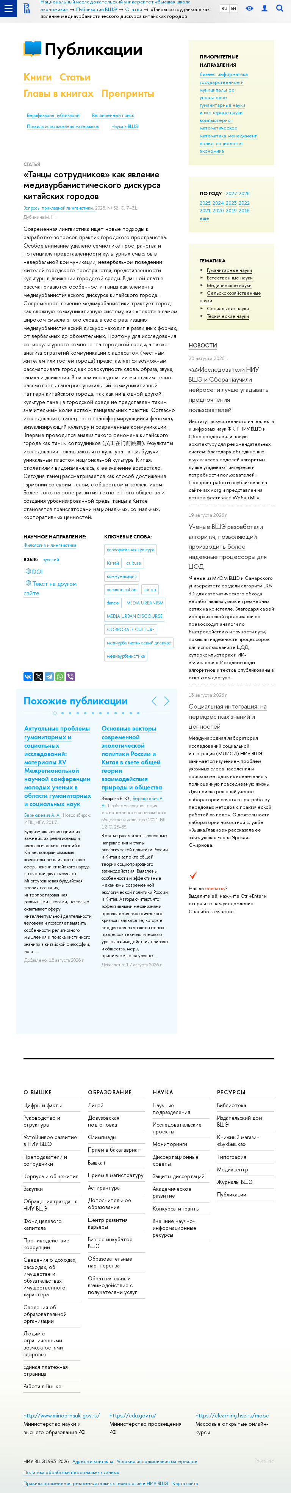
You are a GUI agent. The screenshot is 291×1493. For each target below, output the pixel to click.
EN (233, 8)
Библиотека (231, 1105)
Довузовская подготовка (103, 1121)
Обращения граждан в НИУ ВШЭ (50, 1205)
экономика (212, 150)
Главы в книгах (58, 93)
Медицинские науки (229, 285)
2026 (244, 193)
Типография (231, 1156)
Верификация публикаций (53, 115)
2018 (244, 210)
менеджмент (242, 135)
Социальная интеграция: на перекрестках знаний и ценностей (228, 716)
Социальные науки (228, 308)
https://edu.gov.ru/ (133, 1415)
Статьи (75, 77)
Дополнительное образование (109, 1203)
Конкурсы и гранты (176, 1208)
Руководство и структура (41, 1121)
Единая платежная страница (45, 1370)
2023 (231, 202)
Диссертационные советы (176, 1160)
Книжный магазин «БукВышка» (238, 1140)
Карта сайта (185, 1483)
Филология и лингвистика (49, 545)
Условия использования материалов (157, 1461)
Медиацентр (232, 1169)
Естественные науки (230, 277)
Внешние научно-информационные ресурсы (174, 1227)
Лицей (95, 1105)
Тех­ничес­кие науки (228, 315)
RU (224, 8)
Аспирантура (104, 1187)
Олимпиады (102, 1137)
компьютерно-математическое (219, 124)
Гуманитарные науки (229, 270)
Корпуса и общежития (50, 1176)
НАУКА (163, 1092)
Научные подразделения (171, 1109)
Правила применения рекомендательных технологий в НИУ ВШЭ (96, 1483)
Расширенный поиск (113, 115)
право (207, 143)
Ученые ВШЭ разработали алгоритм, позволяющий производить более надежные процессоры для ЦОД (228, 546)
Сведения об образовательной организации (45, 1314)
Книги (37, 77)
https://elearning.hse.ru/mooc (232, 1415)
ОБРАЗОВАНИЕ (110, 1092)
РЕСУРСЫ (231, 1092)
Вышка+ (97, 1162)
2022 (244, 202)
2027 (231, 193)
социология (229, 143)
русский (50, 560)
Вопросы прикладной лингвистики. (59, 208)
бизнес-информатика (224, 74)
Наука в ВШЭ (124, 126)
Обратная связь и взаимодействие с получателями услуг (112, 1285)
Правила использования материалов (63, 126)
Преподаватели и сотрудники (45, 1160)
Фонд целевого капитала (42, 1224)
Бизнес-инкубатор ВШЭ (110, 1243)
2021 (205, 210)
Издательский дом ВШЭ (239, 1121)
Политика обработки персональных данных (71, 1472)
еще (204, 218)
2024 (218, 202)
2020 (218, 210)
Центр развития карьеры (108, 1223)
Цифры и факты (42, 1105)
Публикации (93, 48)
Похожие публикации (75, 700)
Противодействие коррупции (46, 1244)
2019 (231, 210)
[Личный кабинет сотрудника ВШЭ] (264, 8)
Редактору (264, 1460)
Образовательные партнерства (110, 1262)
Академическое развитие (172, 1192)
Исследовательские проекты (177, 1128)
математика (213, 135)
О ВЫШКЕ (37, 1092)
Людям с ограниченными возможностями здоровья (43, 1344)
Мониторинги (170, 1143)
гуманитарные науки (222, 104)
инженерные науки (221, 112)
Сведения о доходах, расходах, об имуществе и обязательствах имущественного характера (50, 1277)
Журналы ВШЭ (235, 1181)
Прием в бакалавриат (114, 1149)
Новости (203, 345)
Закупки (33, 1188)
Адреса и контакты (92, 1461)
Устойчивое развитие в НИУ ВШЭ (50, 1140)
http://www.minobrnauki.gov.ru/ (61, 1415)
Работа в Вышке (42, 1386)
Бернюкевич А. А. (42, 815)
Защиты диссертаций (179, 1176)
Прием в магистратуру (116, 1175)
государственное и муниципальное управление (222, 90)
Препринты (127, 93)
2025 (205, 202)
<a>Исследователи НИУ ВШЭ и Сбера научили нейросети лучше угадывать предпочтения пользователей (229, 389)
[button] (55, 713)
